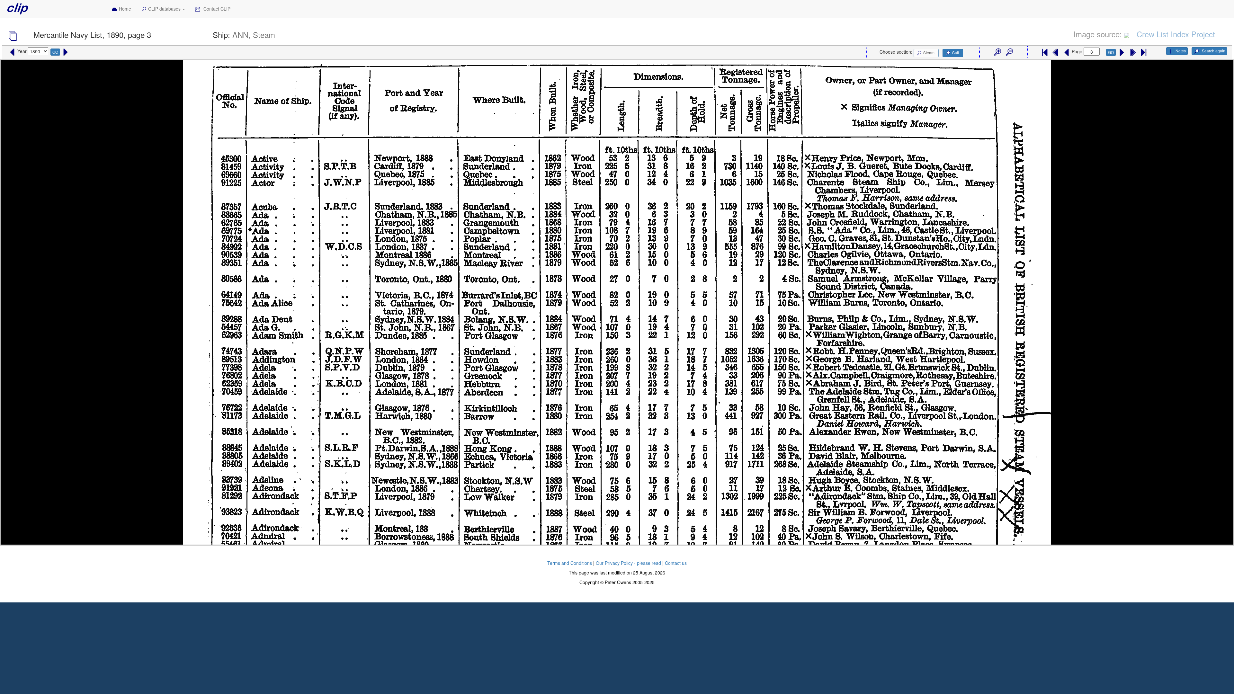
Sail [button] (955, 52)
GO (55, 52)
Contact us (676, 563)
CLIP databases (165, 8)
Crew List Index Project (1176, 34)
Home (125, 8)
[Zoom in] (997, 52)
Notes (1181, 50)
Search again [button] (1213, 50)
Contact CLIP (216, 8)
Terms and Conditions (569, 563)
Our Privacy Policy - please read (628, 563)
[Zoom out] (1009, 52)
